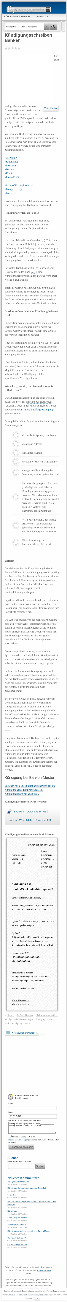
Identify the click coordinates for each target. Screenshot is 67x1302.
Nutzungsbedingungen (18, 1140)
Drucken (19, 811)
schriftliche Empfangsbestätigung (35, 409)
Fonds (9, 193)
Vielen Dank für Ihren (16, 1224)
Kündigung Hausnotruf (17, 1218)
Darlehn (10, 169)
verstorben (12, 1195)
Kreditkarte (12, 161)
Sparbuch (11, 165)
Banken (10, 1014)
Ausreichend (9, 48)
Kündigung (12, 1211)
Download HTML (37, 811)
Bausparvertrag (14, 189)
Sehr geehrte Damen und (18, 1181)
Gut (15, 48)
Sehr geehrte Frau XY (16, 1238)
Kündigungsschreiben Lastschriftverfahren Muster (28, 1231)
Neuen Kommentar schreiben (25, 1032)
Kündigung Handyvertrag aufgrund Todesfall (26, 1188)
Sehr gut (18, 48)
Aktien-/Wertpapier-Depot (19, 185)
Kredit (9, 173)
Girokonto (11, 157)
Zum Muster (50, 108)
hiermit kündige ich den (17, 1244)
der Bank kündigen (25, 1014)
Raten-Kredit (13, 177)
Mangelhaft (6, 48)
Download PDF (43, 819)
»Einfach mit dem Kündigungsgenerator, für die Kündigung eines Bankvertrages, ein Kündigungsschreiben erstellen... (30, 789)
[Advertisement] (29, 78)
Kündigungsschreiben (21, 1023)
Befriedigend (12, 48)
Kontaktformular (44, 1270)
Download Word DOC (19, 819)
